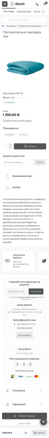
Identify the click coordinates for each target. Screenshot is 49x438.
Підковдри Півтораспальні (29, 26)
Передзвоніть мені (24, 328)
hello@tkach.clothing (24, 371)
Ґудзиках (23, 135)
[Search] (5, 19)
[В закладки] (25, 433)
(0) (13, 97)
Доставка (16, 187)
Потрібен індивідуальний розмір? (17, 121)
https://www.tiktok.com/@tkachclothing (30, 364)
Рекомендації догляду (22, 176)
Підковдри (11, 26)
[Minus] (10, 148)
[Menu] (4, 4)
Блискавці (9, 135)
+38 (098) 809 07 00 (25, 324)
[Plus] (10, 144)
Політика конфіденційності (27, 297)
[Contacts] (37, 4)
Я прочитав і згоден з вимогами (26, 298)
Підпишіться (36, 291)
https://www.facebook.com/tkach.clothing (17, 364)
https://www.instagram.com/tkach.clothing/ (24, 364)
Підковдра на (10, 128)
